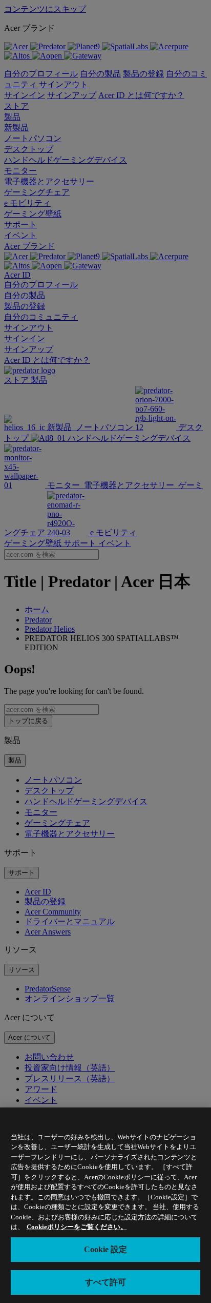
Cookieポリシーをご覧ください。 (77, 1227)
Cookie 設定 (105, 1249)
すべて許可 (105, 1282)
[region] (105, 1205)
